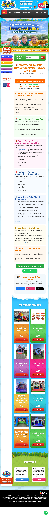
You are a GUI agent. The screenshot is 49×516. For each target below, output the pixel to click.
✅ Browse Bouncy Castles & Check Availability (30, 266)
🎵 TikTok (40, 288)
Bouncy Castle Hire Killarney (28, 495)
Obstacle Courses (6, 59)
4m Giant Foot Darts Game (38, 364)
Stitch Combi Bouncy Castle (38, 434)
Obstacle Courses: (22, 155)
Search (45, 50)
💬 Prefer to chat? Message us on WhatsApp (30, 84)
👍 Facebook (20, 288)
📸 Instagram (30, 288)
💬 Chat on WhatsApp (30, 270)
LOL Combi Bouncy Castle (21, 364)
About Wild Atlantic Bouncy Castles (22, 12)
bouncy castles (30, 102)
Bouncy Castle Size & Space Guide (25, 497)
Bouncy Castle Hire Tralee (12, 497)
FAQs (33, 12)
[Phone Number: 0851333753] (26, 4)
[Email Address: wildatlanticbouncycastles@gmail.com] (24, 6)
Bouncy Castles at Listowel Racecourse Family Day (22, 498)
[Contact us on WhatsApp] (46, 513)
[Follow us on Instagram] (8, 85)
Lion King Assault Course (38, 329)
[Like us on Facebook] (5, 85)
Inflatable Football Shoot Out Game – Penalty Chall (21, 434)
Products (10, 12)
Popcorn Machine (6, 72)
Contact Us (24, 16)
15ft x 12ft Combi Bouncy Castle (38, 399)
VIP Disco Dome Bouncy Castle (21, 329)
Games (3, 65)
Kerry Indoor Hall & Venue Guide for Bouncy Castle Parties (22, 500)
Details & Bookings (22, 339)
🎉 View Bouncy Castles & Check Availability (30, 81)
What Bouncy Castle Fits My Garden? (32, 501)
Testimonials (43, 12)
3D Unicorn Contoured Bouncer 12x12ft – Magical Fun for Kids (22, 399)
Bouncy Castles (5, 56)
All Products (5, 62)
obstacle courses (37, 102)
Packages (4, 69)
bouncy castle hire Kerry (20, 242)
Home (4, 12)
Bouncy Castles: (21, 149)
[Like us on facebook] (43, 44)
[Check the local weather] (43, 4)
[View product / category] (24, 36)
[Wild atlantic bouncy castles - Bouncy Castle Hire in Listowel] (8, 4)
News (37, 12)
